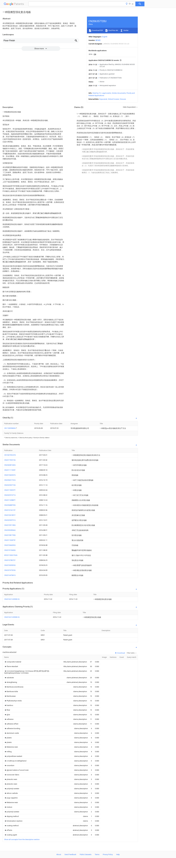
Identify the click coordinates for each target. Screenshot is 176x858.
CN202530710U (10, 485)
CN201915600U (10, 550)
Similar (125, 30)
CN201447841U (10, 575)
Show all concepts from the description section (22, 839)
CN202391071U (10, 495)
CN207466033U (10, 545)
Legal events (106, 93)
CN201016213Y (9, 510)
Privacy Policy (108, 854)
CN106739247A (10, 455)
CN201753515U (10, 460)
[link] (12, 662)
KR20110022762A (10, 555)
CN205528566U (10, 530)
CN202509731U (10, 520)
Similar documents (119, 93)
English (104, 37)
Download (121, 653)
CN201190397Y (9, 490)
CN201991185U (10, 525)
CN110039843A (10, 428)
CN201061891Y (9, 515)
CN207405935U (10, 565)
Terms (97, 854)
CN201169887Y (9, 500)
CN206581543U (10, 465)
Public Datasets (85, 854)
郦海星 (98, 40)
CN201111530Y (9, 470)
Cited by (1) (96, 93)
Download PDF (97, 30)
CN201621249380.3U (12, 599)
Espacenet (103, 99)
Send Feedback (70, 854)
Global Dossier (113, 99)
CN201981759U (10, 535)
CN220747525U (10, 570)
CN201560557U (10, 475)
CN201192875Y (9, 540)
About (58, 854)
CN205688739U (10, 505)
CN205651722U (10, 480)
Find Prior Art (113, 30)
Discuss (123, 99)
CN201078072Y (9, 560)
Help (118, 854)
